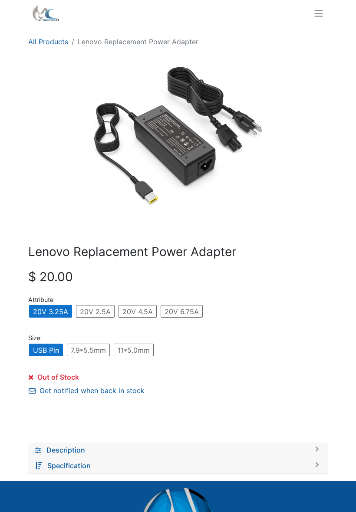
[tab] (178, 450)
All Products (48, 41)
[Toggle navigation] (319, 13)
